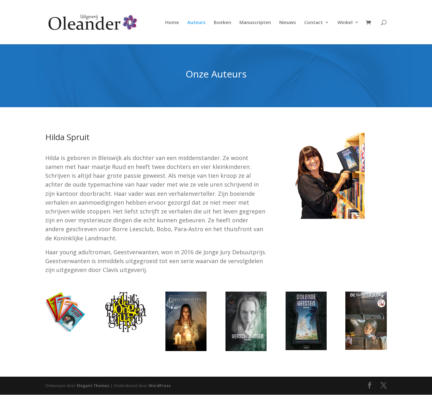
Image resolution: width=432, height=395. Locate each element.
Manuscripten (255, 22)
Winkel (345, 22)
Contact (313, 22)
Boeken (222, 22)
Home (172, 22)
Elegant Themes (93, 385)
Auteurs (196, 22)
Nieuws (287, 22)
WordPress (160, 385)
